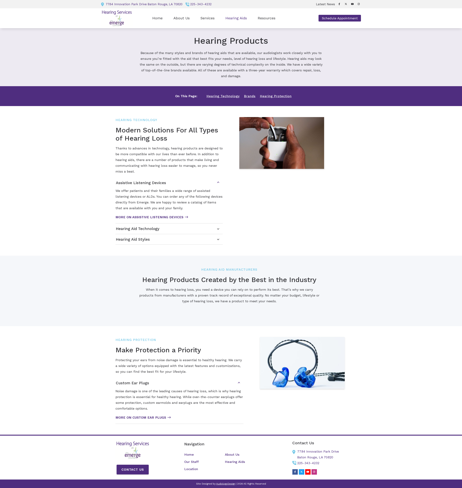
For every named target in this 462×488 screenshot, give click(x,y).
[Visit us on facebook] (339, 4)
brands (250, 96)
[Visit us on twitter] (346, 4)
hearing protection (276, 96)
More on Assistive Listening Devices (149, 217)
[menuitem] (324, 4)
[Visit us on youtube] (352, 4)
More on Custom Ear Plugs (141, 417)
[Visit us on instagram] (359, 4)
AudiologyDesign (225, 483)
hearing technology (223, 96)
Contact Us (132, 469)
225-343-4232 (201, 4)
